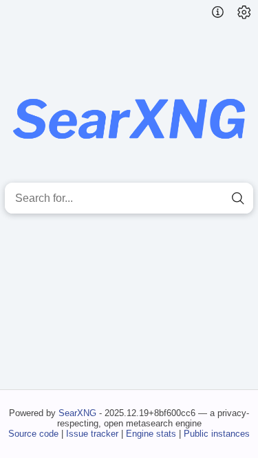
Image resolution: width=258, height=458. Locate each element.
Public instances (217, 433)
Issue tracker (92, 433)
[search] (237, 198)
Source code (33, 433)
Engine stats (151, 433)
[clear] (213, 198)
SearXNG (77, 413)
